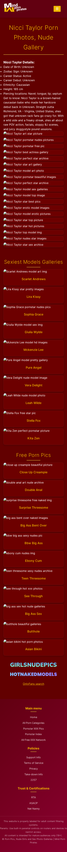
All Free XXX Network (33, 739)
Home (33, 717)
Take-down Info (33, 774)
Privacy (33, 768)
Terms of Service (33, 762)
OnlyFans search (33, 684)
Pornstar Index (33, 734)
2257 (34, 779)
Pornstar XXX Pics (33, 728)
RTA (33, 797)
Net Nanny (33, 808)
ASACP (33, 803)
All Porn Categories (33, 722)
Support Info (33, 757)
